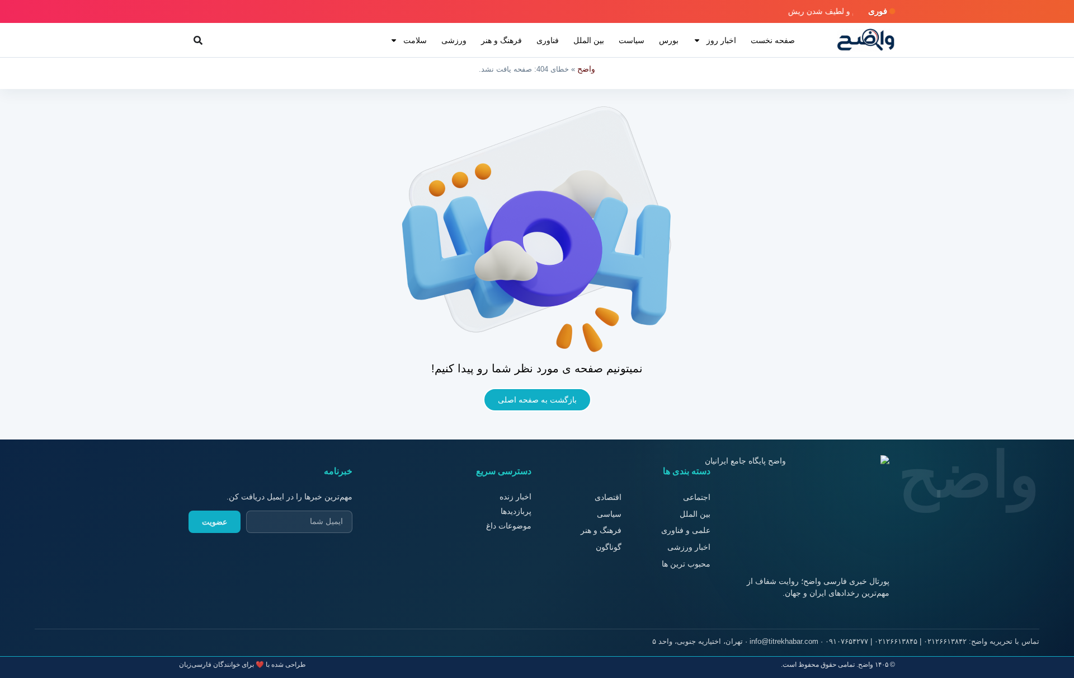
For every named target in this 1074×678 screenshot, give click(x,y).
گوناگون (608, 547)
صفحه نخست (773, 40)
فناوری (547, 40)
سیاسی (609, 513)
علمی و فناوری (685, 530)
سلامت (415, 40)
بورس (669, 40)
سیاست (631, 40)
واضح (586, 68)
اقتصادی (608, 497)
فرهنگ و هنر (501, 40)
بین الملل (588, 40)
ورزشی (454, 40)
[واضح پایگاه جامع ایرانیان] (866, 40)
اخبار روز (721, 40)
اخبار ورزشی (688, 547)
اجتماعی (696, 497)
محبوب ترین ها (686, 563)
